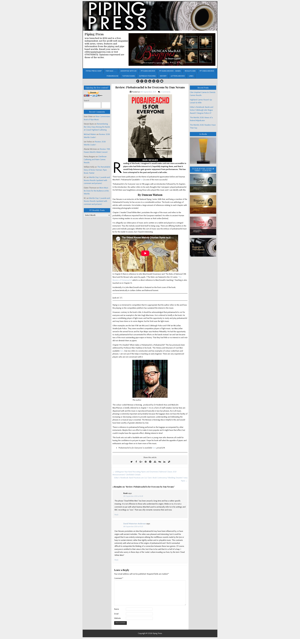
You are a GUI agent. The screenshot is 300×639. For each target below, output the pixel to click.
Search (86, 101)
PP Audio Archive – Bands (170, 71)
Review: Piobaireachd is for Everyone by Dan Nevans (150, 87)
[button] (172, 49)
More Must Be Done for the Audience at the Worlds (96, 191)
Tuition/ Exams (128, 76)
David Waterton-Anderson (134, 524)
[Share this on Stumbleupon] (155, 462)
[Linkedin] (149, 81)
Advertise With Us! (128, 71)
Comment (118, 578)
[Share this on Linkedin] (164, 462)
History (163, 76)
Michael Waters (90, 134)
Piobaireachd (112, 76)
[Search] (106, 105)
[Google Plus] (145, 81)
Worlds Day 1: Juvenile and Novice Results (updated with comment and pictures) (97, 180)
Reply (116, 515)
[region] (172, 49)
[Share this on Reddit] (150, 462)
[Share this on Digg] (159, 462)
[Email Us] (161, 81)
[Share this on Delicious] (169, 462)
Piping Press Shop (94, 71)
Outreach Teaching (147, 76)
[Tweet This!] (131, 462)
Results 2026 (190, 71)
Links (191, 76)
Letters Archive (178, 76)
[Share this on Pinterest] (145, 462)
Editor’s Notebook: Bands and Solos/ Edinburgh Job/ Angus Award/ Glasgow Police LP (201, 110)
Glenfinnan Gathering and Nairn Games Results (95, 160)
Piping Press (94, 34)
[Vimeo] (157, 81)
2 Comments (165, 92)
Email (116, 614)
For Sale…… (111, 71)
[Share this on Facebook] (136, 462)
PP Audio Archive (148, 71)
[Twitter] (137, 81)
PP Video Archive (207, 71)
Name (116, 609)
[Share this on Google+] (141, 462)
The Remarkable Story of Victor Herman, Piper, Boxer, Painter (97, 170)
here (142, 180)
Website (117, 618)
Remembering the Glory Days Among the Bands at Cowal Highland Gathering (97, 127)
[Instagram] (153, 81)
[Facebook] (141, 81)
